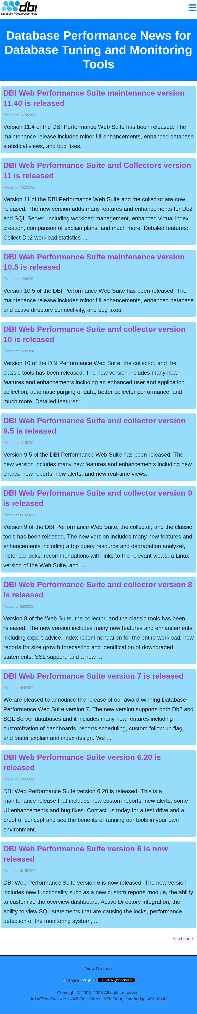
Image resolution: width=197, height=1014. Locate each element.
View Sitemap (98, 968)
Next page (183, 938)
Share (73, 980)
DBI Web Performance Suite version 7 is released (93, 676)
